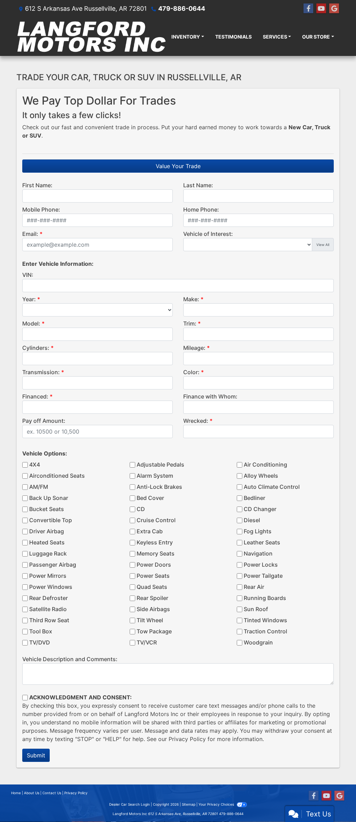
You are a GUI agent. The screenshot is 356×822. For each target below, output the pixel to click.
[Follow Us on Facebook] (308, 8)
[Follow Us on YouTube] (321, 8)
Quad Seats (152, 586)
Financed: (35, 396)
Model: (31, 323)
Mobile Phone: (41, 209)
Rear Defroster (48, 597)
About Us (31, 793)
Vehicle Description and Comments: (70, 659)
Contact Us (51, 793)
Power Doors (154, 564)
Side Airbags (153, 609)
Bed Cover (150, 497)
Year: (29, 299)
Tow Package (154, 631)
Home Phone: (201, 209)
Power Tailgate (263, 575)
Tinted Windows (265, 620)
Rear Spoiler (152, 597)
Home (16, 793)
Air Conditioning (265, 464)
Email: (30, 233)
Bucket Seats (46, 508)
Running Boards (265, 597)
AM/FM (38, 486)
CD (141, 508)
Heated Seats (47, 542)
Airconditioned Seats (57, 475)
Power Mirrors (47, 575)
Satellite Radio (48, 609)
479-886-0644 (181, 8)
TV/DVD (39, 642)
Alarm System (155, 475)
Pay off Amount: (43, 420)
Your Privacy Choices (217, 804)
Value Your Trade (178, 166)
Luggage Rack (48, 553)
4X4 (34, 464)
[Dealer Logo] (91, 36)
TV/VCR (147, 642)
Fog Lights (258, 531)
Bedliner (254, 497)
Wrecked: (195, 420)
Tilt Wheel (150, 620)
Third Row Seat (49, 620)
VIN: (27, 274)
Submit (36, 755)
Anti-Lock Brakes (159, 486)
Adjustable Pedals (160, 464)
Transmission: (41, 372)
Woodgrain (258, 642)
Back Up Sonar (48, 497)
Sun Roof (256, 609)
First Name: (37, 185)
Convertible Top (50, 520)
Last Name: (198, 185)
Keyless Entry (155, 542)
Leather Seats (262, 542)
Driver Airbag (46, 531)
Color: (191, 372)
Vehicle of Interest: (208, 233)
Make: (191, 299)
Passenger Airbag (52, 564)
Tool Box (40, 631)
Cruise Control (156, 520)
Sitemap (188, 804)
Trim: (189, 323)
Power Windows (50, 586)
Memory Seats (156, 553)
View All (322, 245)
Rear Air (254, 586)
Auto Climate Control (272, 486)
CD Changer (260, 508)
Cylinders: (35, 347)
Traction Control (265, 631)
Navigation (258, 553)
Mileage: (194, 347)
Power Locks (261, 564)
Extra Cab (150, 531)
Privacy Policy (187, 738)
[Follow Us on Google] (334, 8)
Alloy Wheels (261, 475)
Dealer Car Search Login (129, 804)
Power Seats (153, 575)
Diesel (252, 520)
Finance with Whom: (210, 396)
